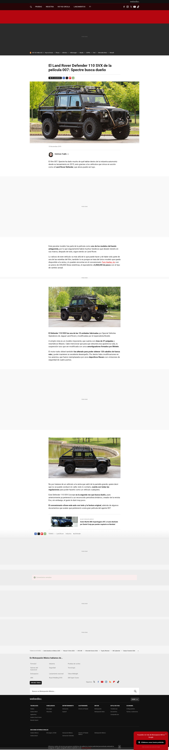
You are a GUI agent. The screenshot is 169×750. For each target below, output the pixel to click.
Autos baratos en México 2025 (51, 650)
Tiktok (138, 7)
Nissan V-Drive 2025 (69, 650)
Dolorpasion (34, 674)
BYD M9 (80, 650)
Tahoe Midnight (73, 674)
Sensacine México (67, 733)
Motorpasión (97, 709)
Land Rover (60, 534)
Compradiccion (115, 714)
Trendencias (114, 709)
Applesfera (33, 714)
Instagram (127, 7)
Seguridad (52, 668)
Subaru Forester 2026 (129, 650)
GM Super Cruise (73, 678)
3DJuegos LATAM (51, 733)
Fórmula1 (33, 664)
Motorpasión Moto (99, 711)
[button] (61, 154)
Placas (57, 52)
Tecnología (71, 668)
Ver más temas (36, 682)
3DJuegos (49, 709)
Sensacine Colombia (68, 735)
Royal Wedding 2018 (55, 678)
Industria (50, 7)
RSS (110, 681)
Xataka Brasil (34, 735)
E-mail (73, 78)
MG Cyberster (116, 650)
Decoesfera (114, 711)
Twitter (131, 7)
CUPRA (88, 52)
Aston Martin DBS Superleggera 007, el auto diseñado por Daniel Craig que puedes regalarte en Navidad (99, 523)
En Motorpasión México (87, 519)
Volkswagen (73, 52)
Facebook (124, 7)
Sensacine (65, 709)
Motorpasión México (100, 733)
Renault (112, 52)
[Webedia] (134, 1)
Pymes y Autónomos (132, 711)
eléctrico (64, 52)
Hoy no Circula (49, 52)
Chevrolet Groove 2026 (91, 650)
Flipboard (70, 78)
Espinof (64, 711)
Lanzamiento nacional (56, 674)
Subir (133, 699)
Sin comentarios (56, 78)
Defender (78, 534)
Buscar (135, 691)
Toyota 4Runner (105, 650)
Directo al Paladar (83, 709)
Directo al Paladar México (83, 733)
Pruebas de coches (74, 664)
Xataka (32, 709)
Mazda (81, 52)
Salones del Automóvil (34, 669)
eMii (31, 678)
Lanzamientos (79, 7)
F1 (90, 7)
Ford (94, 52)
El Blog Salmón (131, 709)
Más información (86, 748)
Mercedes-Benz (102, 52)
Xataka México (34, 733)
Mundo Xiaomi (34, 720)
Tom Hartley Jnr (108, 262)
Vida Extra (49, 711)
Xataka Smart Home (35, 717)
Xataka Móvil (33, 711)
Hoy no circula (64, 7)
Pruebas (38, 7)
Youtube (134, 7)
